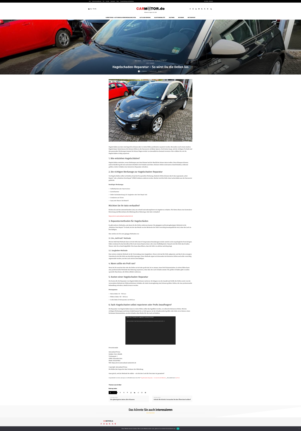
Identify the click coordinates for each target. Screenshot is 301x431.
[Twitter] (205, 9)
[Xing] (208, 9)
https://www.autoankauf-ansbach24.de (121, 216)
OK (178, 428)
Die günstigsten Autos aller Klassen (122, 399)
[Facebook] (190, 9)
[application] (150, 330)
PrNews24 (144, 71)
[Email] (141, 392)
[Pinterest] (127, 392)
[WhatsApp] (131, 392)
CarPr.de (177, 377)
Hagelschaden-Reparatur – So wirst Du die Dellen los (153, 377)
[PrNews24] (139, 71)
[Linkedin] (196, 9)
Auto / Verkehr (138, 60)
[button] (211, 9)
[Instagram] (193, 9)
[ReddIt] (138, 392)
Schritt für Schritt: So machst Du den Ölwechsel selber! (172, 399)
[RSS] (202, 9)
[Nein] (299, 428)
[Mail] (199, 9)
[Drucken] (145, 392)
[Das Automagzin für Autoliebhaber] (150, 8)
